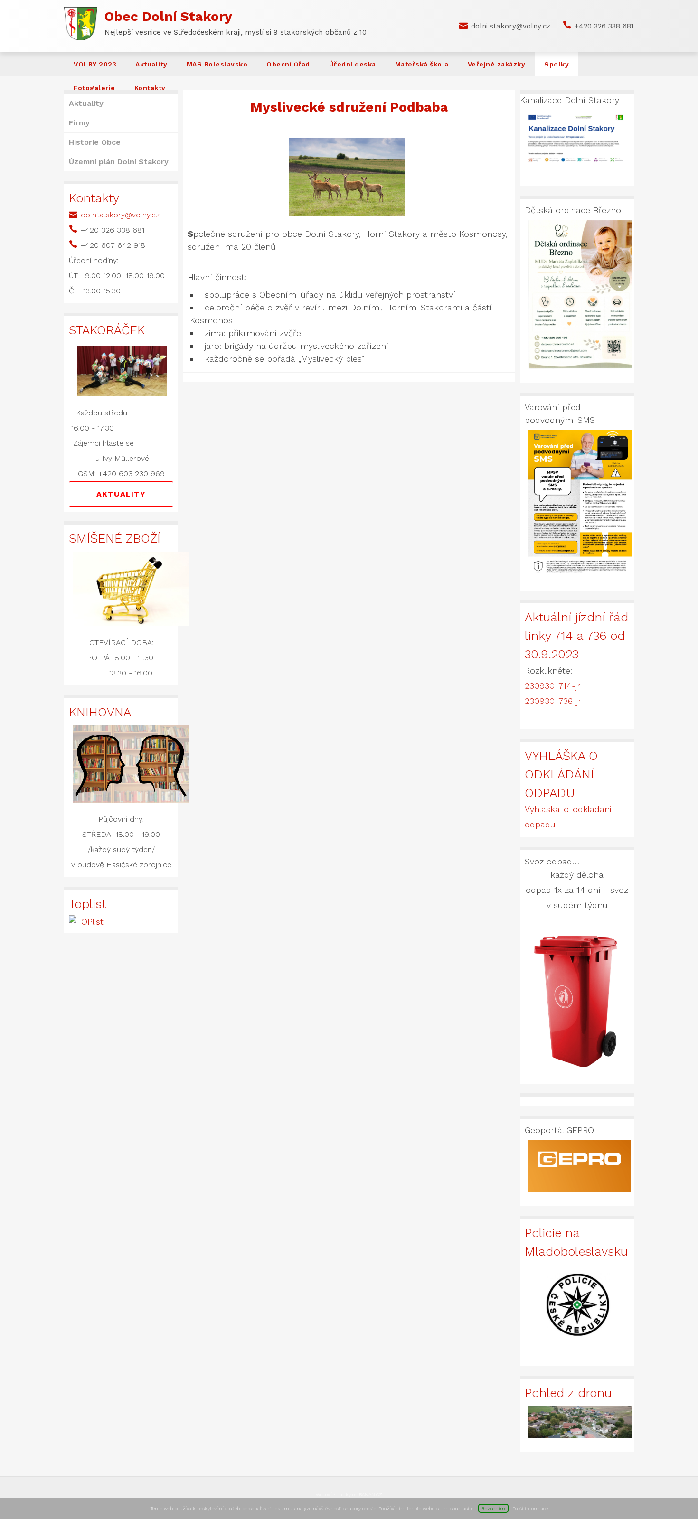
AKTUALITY (121, 493)
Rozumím (493, 1508)
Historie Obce (95, 142)
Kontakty (150, 88)
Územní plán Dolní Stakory (119, 161)
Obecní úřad (288, 64)
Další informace (530, 1508)
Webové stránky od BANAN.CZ (349, 1494)
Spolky (556, 64)
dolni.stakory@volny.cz (510, 26)
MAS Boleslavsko (217, 64)
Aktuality (151, 64)
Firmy (79, 122)
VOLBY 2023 (95, 64)
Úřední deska (352, 64)
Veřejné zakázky (497, 64)
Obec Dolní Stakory (168, 16)
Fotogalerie (94, 88)
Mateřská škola (422, 64)
